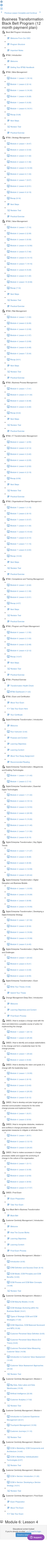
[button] (1, 2)
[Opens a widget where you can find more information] (35, 1537)
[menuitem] (1, 6)
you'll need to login (33, 1531)
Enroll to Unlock (23, 1535)
